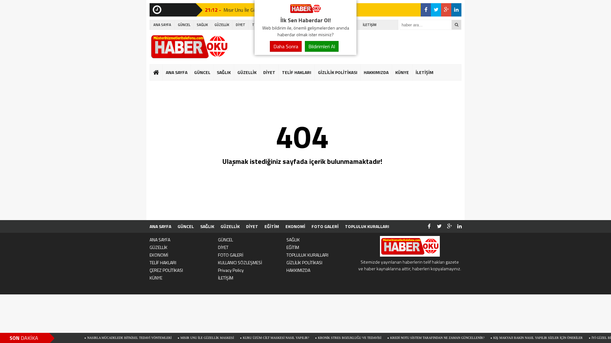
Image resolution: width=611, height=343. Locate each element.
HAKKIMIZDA (376, 72)
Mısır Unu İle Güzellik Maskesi (195, 338)
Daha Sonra (285, 46)
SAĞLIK (202, 24)
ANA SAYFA (162, 24)
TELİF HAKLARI (296, 72)
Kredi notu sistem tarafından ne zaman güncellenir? (425, 338)
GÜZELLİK (221, 24)
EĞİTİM (271, 226)
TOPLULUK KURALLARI (367, 226)
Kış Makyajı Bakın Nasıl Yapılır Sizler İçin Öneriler (526, 338)
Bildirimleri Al (321, 46)
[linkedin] (456, 10)
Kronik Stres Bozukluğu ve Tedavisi (337, 338)
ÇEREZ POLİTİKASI (166, 270)
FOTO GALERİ (325, 226)
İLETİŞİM (369, 24)
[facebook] (426, 10)
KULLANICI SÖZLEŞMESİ (240, 262)
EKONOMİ (295, 226)
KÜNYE (402, 72)
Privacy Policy (231, 270)
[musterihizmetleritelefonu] (305, 12)
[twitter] (436, 10)
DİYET (240, 24)
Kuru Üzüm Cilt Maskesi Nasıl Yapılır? (264, 338)
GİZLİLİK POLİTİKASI (337, 72)
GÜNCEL (184, 24)
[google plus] (446, 10)
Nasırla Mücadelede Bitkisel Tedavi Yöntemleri (117, 338)
